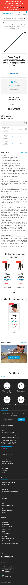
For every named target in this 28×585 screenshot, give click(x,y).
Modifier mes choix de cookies (8, 473)
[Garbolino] (14, 74)
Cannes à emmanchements (7, 24)
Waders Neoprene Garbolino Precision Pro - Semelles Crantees (7, 274)
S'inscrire (21, 419)
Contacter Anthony (14, 357)
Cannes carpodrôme (20, 24)
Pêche (8, 22)
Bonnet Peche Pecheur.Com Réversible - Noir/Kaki (14, 317)
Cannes (21, 22)
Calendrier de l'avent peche (8, 510)
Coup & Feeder (15, 22)
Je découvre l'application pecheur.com (10, 566)
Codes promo (5, 489)
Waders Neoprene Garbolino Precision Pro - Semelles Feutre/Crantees (21, 274)
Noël (3, 503)
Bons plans (4, 498)
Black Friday (5, 501)
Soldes (3, 494)
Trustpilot (3, 376)
